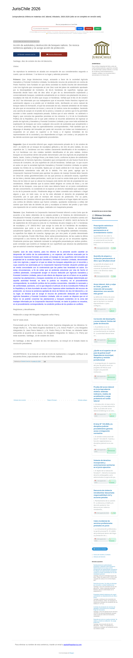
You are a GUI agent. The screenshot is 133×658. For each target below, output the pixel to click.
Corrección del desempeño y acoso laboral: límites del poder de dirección (105, 321)
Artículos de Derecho (99, 557)
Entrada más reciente (20, 400)
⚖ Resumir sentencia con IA (26, 54)
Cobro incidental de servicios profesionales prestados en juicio (103, 523)
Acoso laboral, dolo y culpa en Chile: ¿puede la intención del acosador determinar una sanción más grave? (105, 289)
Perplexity (89, 28)
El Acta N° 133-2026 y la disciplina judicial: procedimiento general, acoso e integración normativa (103, 429)
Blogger (72, 653)
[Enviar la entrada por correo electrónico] (44, 361)
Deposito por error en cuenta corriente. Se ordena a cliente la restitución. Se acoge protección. (105, 621)
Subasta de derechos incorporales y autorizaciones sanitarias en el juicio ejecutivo (104, 463)
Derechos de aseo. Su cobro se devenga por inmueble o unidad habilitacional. (105, 584)
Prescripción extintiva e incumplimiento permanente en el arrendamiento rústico (103, 229)
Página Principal (52, 400)
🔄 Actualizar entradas (100, 549)
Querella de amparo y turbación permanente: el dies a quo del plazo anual (104, 258)
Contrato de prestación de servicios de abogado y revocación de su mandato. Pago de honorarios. (104, 608)
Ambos (98, 28)
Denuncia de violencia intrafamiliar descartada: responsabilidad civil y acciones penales (104, 493)
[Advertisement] (50, 382)
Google (80, 28)
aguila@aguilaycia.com (73, 645)
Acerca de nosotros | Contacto (102, 554)
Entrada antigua (82, 400)
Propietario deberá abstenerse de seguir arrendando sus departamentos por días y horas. (105, 596)
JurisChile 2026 (26, 8)
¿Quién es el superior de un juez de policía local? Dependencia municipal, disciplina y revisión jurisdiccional (105, 355)
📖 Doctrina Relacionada (54, 54)
